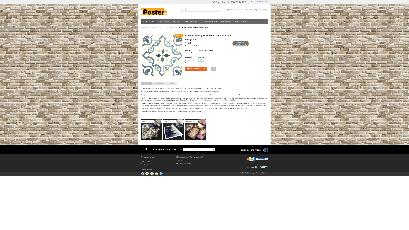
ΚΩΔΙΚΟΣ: (188, 57)
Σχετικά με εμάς (145, 161)
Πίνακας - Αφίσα (164, 21)
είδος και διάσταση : (189, 51)
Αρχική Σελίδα (145, 27)
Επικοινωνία (144, 167)
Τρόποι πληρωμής (146, 169)
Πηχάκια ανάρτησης (211, 21)
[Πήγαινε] (213, 149)
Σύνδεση (179, 160)
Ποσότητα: (188, 63)
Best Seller (176, 21)
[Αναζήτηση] (218, 10)
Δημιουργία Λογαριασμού (184, 163)
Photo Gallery (225, 21)
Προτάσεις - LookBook (241, 21)
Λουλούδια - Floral (171, 27)
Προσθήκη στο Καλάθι (196, 69)
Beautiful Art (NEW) (149, 21)
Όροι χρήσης (144, 164)
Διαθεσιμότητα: (190, 60)
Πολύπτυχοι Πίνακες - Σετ (192, 21)
